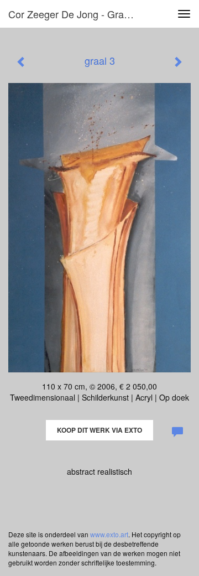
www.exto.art (109, 534)
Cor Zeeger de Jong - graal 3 (74, 14)
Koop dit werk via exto (99, 430)
